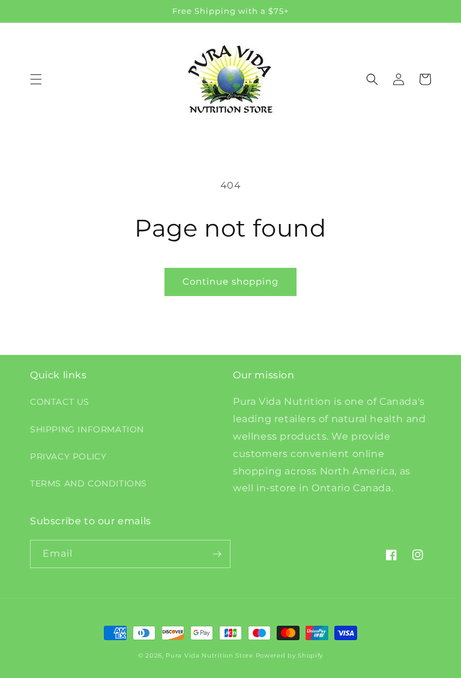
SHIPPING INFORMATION (87, 429)
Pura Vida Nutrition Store (209, 655)
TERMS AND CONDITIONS (88, 483)
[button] (36, 79)
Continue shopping (230, 281)
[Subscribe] (216, 554)
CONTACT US (59, 401)
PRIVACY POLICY (68, 456)
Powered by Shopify (290, 655)
